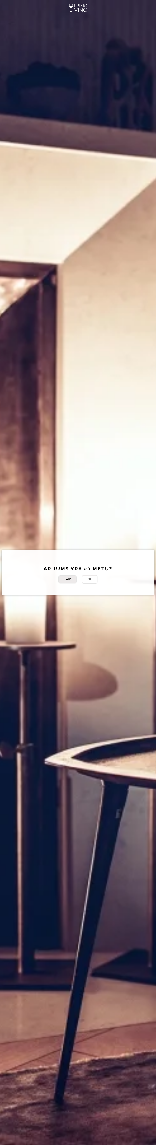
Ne (90, 579)
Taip (67, 579)
